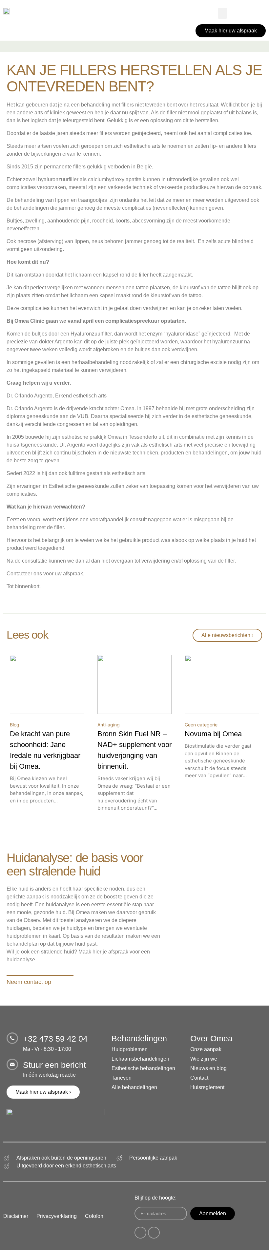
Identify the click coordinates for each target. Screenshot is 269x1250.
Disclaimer (15, 1216)
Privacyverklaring (56, 1216)
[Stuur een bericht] (12, 1064)
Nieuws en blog (208, 1068)
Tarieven (122, 1078)
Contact (199, 1078)
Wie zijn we (203, 1059)
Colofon (94, 1216)
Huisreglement (207, 1087)
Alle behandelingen (134, 1087)
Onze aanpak (205, 1049)
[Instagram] (154, 1233)
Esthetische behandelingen (143, 1068)
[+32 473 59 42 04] (12, 1038)
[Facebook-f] (140, 1233)
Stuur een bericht (54, 1064)
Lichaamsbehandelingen (140, 1059)
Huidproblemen (130, 1049)
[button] (222, 13)
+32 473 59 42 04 (55, 1038)
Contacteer (19, 573)
